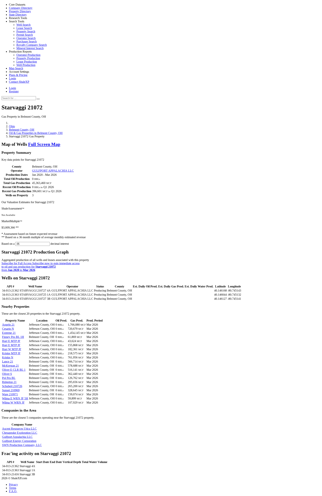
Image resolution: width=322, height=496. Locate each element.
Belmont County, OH (21, 129)
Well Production (25, 65)
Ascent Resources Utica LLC (19, 428)
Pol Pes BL (8, 378)
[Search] (38, 99)
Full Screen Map (44, 144)
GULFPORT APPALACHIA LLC (53, 170)
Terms (12, 487)
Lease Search (24, 28)
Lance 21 (7, 361)
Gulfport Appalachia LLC (17, 436)
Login (12, 88)
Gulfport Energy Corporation (19, 441)
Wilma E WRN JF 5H (15, 398)
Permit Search (24, 34)
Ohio (12, 126)
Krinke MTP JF (11, 353)
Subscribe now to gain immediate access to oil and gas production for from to (40, 267)
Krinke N (7, 357)
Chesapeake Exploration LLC (19, 432)
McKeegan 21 (10, 365)
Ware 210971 (10, 394)
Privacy (13, 484)
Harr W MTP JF (11, 349)
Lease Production (26, 61)
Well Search (23, 24)
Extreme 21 (9, 332)
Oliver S (7, 373)
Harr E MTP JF (11, 341)
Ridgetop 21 (9, 382)
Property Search (25, 31)
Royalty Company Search (31, 44)
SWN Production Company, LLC (22, 445)
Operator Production (28, 54)
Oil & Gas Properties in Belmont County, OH (36, 133)
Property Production (28, 58)
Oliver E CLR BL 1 (14, 369)
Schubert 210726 (12, 386)
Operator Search (26, 38)
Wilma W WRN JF (13, 402)
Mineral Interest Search (30, 48)
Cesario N (8, 328)
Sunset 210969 (11, 390)
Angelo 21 (8, 324)
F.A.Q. (13, 491)
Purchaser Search (26, 41)
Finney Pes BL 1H (13, 336)
